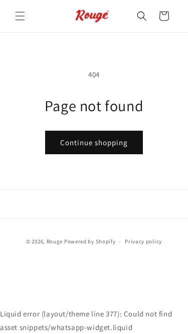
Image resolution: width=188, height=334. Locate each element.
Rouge (55, 241)
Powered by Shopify (90, 241)
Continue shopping (94, 142)
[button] (20, 16)
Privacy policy (143, 241)
